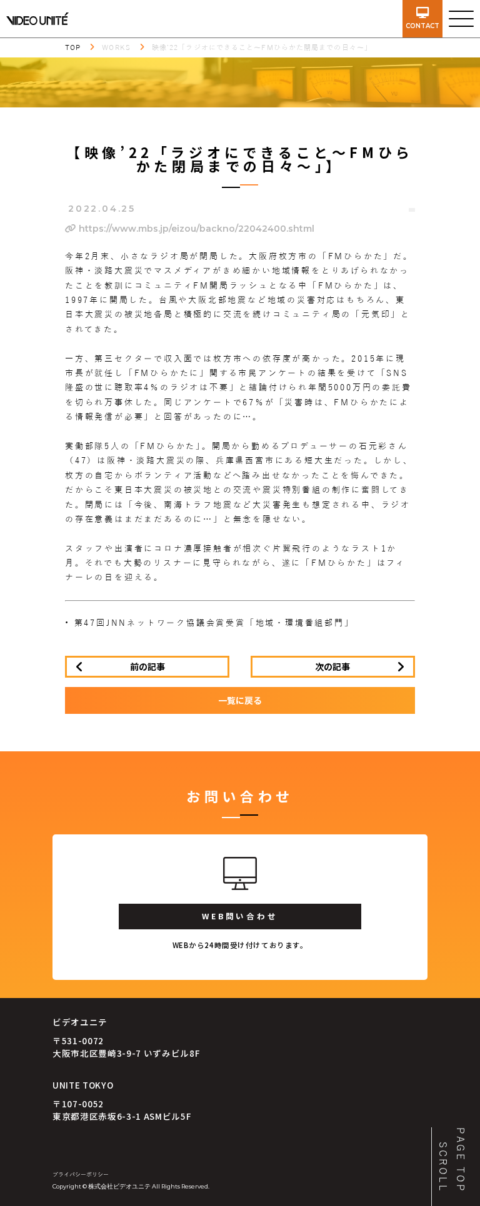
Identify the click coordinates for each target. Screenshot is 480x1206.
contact (422, 26)
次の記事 (332, 666)
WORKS (116, 47)
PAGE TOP (460, 1160)
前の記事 (147, 666)
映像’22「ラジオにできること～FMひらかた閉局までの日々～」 (262, 47)
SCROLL (442, 1167)
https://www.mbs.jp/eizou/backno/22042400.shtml (195, 228)
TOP (73, 47)
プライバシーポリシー (80, 1175)
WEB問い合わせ (240, 916)
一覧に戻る (240, 700)
